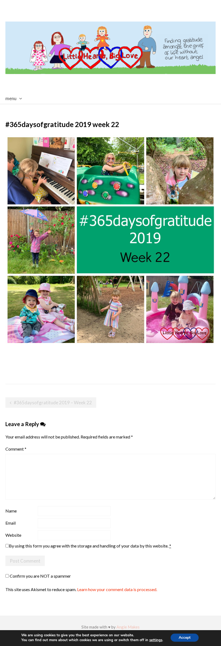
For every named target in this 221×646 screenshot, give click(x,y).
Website (13, 535)
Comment (15, 448)
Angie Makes (128, 626)
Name (11, 510)
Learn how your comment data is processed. (117, 589)
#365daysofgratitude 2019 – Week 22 (53, 402)
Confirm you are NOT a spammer (40, 575)
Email (10, 522)
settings (155, 640)
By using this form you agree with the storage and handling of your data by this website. (90, 545)
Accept (185, 637)
